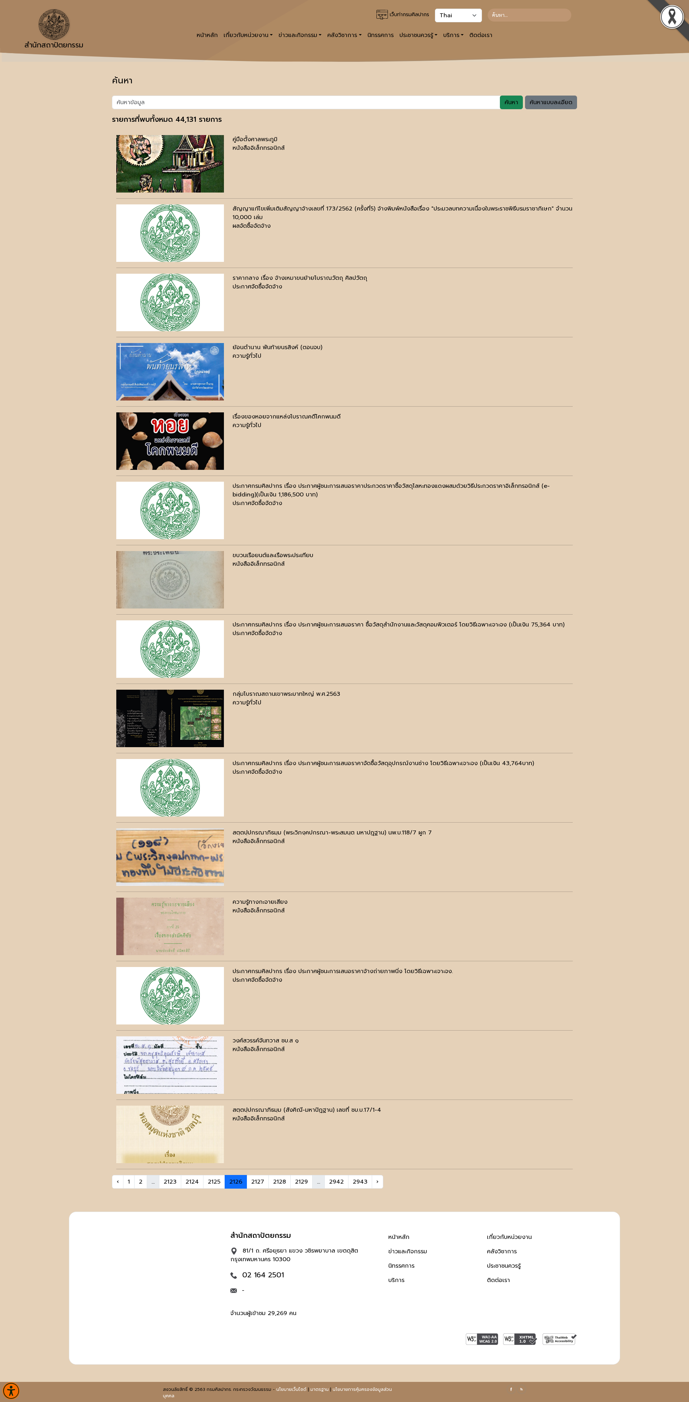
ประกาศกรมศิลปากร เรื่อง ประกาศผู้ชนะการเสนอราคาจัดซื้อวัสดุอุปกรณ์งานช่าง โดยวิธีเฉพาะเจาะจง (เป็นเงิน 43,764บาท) (383, 763)
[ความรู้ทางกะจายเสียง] (170, 926)
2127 (257, 1181)
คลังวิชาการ (502, 1251)
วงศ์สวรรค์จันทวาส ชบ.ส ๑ (266, 1040)
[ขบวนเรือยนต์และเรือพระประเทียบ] (170, 580)
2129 (301, 1181)
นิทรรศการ (380, 35)
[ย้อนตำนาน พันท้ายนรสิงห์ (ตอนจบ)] (170, 372)
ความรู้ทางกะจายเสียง (260, 902)
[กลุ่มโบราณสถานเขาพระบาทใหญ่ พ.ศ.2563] (170, 718)
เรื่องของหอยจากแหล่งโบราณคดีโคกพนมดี (287, 416)
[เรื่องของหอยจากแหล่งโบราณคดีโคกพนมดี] (170, 441)
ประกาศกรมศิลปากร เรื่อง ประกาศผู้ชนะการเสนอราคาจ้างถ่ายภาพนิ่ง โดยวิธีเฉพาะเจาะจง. (343, 971)
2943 (360, 1181)
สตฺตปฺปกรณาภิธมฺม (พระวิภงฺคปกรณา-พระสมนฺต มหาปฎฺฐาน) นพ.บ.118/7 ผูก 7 (332, 832)
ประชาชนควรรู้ (504, 1266)
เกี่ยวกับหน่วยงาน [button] (246, 35)
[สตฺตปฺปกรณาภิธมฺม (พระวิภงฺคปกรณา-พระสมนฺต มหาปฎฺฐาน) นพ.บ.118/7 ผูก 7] (170, 857)
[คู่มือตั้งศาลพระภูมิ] (170, 164)
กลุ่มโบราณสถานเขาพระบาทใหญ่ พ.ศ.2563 (286, 694)
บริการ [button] (451, 35)
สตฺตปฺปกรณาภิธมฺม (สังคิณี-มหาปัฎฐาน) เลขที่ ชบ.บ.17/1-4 (307, 1110)
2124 (192, 1181)
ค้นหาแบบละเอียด (551, 102)
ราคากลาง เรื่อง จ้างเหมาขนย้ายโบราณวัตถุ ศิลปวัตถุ (300, 278)
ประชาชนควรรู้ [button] (416, 35)
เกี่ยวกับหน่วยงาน (509, 1237)
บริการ (396, 1280)
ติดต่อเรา (480, 35)
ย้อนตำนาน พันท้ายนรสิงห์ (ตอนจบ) (277, 347)
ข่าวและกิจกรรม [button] (297, 35)
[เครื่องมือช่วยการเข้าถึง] (11, 1390)
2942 (336, 1181)
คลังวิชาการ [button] (342, 35)
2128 (279, 1181)
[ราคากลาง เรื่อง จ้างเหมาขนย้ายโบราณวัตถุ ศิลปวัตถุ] (170, 302)
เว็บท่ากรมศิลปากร (408, 14)
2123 (170, 1181)
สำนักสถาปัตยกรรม (53, 45)
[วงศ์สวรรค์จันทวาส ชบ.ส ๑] (170, 1065)
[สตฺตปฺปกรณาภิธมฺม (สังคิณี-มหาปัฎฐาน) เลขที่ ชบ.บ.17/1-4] (170, 1134)
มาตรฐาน (319, 1389)
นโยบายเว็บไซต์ (291, 1389)
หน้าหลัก (207, 35)
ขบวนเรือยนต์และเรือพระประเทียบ (273, 555)
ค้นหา (511, 102)
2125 (214, 1181)
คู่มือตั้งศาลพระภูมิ (255, 139)
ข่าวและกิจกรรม (407, 1251)
